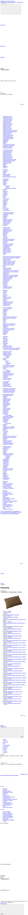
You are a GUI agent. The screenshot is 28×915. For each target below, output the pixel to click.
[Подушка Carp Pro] (15, 602)
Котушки (5, 491)
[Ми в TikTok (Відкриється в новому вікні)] (10, 553)
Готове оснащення (7, 504)
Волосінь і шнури (7, 492)
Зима (4, 507)
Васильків (3, 25)
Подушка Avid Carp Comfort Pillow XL (11, 666)
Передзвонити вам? (5, 69)
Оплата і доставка (4, 511)
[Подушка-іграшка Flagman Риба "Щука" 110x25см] (15, 677)
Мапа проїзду (4, 903)
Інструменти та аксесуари (9, 498)
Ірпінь (2, 68)
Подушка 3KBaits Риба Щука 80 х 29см (12, 703)
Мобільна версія (23, 774)
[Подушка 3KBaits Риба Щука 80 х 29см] (15, 701)
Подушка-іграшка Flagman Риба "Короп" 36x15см (14, 652)
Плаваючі (8, 185)
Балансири (8, 455)
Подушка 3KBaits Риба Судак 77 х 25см (12, 698)
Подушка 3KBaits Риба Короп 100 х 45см (12, 628)
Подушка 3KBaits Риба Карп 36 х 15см (11, 633)
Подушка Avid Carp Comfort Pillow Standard (12, 670)
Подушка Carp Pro (7, 612)
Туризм (4, 503)
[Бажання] (14, 75)
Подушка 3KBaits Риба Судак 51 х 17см (12, 689)
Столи (7, 362)
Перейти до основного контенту (8, 1)
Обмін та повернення (13, 511)
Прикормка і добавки (8, 493)
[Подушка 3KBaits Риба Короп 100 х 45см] (15, 626)
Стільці (7, 364)
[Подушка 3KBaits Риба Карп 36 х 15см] (15, 631)
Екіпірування (6, 497)
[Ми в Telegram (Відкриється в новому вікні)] (10, 543)
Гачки (4, 496)
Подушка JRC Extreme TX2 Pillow (10, 617)
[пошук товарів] (11, 9)
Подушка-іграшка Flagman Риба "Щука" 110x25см (14, 680)
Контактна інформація (11, 512)
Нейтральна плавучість (11, 188)
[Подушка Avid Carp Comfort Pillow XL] (15, 663)
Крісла (7, 360)
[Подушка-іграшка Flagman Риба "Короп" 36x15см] (15, 649)
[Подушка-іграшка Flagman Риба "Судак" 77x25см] (15, 645)
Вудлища (5, 490)
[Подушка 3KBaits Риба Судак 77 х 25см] (15, 696)
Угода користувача (7, 815)
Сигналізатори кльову (8, 505)
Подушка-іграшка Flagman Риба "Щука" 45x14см (14, 675)
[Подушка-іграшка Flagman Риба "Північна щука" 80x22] (15, 620)
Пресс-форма (9, 415)
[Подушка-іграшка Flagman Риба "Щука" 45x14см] (15, 673)
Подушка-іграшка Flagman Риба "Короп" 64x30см (14, 661)
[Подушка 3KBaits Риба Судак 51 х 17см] (15, 687)
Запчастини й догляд (7, 509)
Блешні (7, 458)
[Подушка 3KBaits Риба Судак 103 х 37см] (15, 691)
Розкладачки (8, 363)
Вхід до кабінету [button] (6, 811)
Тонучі (7, 187)
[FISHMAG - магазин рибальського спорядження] (6, 761)
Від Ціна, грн (3, 755)
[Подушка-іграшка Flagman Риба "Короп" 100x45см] (15, 654)
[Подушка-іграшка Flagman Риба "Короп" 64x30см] (15, 659)
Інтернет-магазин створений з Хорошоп (9, 775)
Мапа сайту (5, 818)
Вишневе (3, 57)
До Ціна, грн (13, 755)
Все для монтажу (7, 506)
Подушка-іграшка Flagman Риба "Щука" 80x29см (14, 684)
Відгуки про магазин (7, 817)
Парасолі (8, 357)
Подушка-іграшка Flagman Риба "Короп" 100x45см (14, 656)
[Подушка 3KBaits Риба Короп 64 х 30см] (15, 635)
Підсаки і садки (6, 499)
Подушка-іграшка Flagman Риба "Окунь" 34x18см (14, 642)
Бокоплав (8, 456)
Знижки (17, 513)
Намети (7, 356)
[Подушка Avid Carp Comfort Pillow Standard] (15, 668)
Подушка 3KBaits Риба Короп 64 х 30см (12, 638)
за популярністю (4, 592)
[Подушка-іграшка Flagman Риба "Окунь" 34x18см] (15, 640)
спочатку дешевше (12, 592)
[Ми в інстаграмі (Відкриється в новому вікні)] (10, 533)
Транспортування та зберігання (10, 500)
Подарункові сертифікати (9, 513)
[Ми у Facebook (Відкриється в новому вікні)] (10, 523)
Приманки (5, 495)
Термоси (8, 370)
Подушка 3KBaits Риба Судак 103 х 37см (12, 694)
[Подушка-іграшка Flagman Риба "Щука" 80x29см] (15, 682)
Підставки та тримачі (8, 502)
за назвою (20, 592)
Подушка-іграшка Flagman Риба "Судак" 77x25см (14, 647)
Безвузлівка (8, 423)
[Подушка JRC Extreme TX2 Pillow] (15, 614)
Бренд (22, 736)
